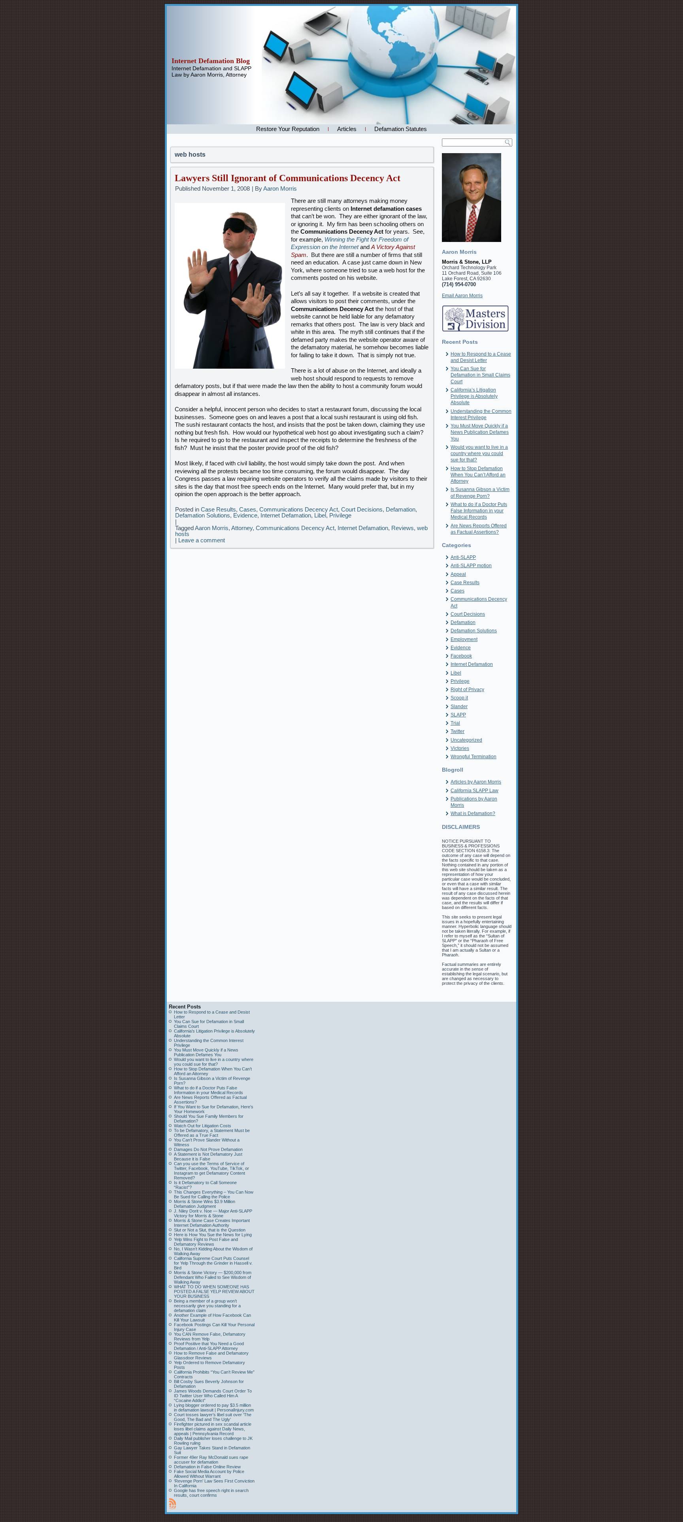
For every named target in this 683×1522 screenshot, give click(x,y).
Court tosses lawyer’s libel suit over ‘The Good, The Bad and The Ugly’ (212, 1417)
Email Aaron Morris (462, 295)
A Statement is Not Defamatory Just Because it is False (208, 1156)
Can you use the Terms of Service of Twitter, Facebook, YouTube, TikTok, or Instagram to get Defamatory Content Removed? (211, 1170)
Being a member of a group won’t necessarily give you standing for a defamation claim (207, 1306)
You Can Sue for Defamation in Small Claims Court (480, 375)
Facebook (461, 656)
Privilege (340, 515)
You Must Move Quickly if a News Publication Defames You (480, 432)
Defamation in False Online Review (207, 1466)
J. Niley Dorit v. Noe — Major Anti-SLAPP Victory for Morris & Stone (213, 1213)
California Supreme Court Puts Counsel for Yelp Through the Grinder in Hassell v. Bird (213, 1263)
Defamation (400, 509)
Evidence (245, 515)
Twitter (457, 731)
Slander (459, 706)
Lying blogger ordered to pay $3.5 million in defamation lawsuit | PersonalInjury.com (214, 1407)
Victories (460, 748)
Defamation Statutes (400, 129)
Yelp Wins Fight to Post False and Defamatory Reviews (206, 1241)
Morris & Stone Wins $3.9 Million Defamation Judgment (204, 1204)
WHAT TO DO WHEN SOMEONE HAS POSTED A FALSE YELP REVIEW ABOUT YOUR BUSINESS (214, 1291)
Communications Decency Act (298, 509)
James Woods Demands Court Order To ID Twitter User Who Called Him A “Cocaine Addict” (213, 1396)
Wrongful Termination (473, 756)
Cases (247, 509)
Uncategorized (466, 740)
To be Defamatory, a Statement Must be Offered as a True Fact (212, 1133)
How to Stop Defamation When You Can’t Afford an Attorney (478, 475)
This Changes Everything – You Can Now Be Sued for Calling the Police (213, 1194)
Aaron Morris (280, 188)
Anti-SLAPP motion (471, 565)
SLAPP (458, 715)
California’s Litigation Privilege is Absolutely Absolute (474, 396)
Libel (320, 515)
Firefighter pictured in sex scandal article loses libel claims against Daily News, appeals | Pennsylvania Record (212, 1429)
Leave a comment (201, 540)
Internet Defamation (285, 515)
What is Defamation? (473, 813)
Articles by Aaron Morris (476, 782)
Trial (455, 723)
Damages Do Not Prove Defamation (208, 1149)
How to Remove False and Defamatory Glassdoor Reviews (211, 1355)
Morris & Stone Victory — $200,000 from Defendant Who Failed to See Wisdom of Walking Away (212, 1277)
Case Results (218, 509)
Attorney (242, 528)
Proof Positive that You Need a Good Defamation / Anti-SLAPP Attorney (209, 1346)
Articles (347, 129)
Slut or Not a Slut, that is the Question (209, 1230)
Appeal (458, 574)
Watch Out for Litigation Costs (202, 1125)
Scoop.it (459, 698)
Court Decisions (362, 509)
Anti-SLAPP (463, 557)
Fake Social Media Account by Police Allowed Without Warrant (209, 1474)
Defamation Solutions (202, 515)
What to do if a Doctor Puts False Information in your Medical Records (479, 511)
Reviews (402, 528)
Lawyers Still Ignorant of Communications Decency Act (287, 178)
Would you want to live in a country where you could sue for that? (479, 453)
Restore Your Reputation (287, 129)
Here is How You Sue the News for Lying (213, 1234)
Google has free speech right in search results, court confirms (211, 1493)
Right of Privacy (467, 689)
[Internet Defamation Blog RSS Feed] (172, 1504)
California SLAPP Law (474, 790)
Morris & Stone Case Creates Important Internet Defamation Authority (212, 1223)
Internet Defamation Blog (211, 61)
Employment (464, 639)
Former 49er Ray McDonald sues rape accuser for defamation (211, 1459)
